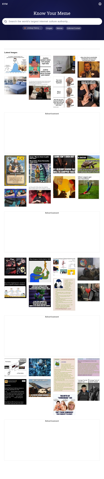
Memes (60, 28)
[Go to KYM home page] (5, 4)
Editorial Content (73, 28)
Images (49, 28)
